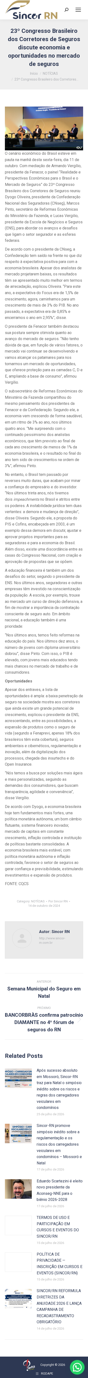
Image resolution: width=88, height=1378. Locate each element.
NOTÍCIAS (38, 901)
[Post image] (18, 1078)
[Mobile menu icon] (78, 10)
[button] (77, 1367)
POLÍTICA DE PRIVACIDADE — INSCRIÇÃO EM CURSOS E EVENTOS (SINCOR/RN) (59, 1263)
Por (58, 901)
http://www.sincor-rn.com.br (52, 940)
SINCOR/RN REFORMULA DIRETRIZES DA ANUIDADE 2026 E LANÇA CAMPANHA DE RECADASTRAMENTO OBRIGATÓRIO (59, 1306)
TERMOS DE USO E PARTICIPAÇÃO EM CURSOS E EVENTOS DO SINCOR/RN (58, 1227)
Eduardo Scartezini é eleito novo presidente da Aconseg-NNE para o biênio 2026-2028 (60, 1190)
